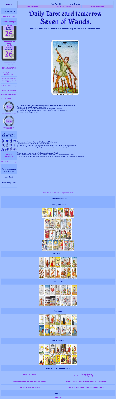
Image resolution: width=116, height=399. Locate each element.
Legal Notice (58, 397)
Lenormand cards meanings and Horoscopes (29, 382)
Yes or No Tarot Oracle (9, 16)
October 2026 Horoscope (9, 90)
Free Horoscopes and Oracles (29, 387)
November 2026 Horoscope (8, 94)
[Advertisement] (65, 35)
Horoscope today (32, 6)
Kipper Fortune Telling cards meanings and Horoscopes (86, 382)
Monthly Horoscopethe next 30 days (8, 73)
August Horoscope (97, 6)
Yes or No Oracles (29, 374)
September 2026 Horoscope (9, 85)
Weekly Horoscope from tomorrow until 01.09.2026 (9, 68)
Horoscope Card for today (9, 113)
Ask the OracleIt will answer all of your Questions (86, 375)
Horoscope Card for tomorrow (8, 128)
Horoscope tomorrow (64, 6)
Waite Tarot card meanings (8, 161)
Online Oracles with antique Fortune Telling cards (86, 387)
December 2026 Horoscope (8, 99)
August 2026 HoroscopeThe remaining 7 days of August (9, 80)
